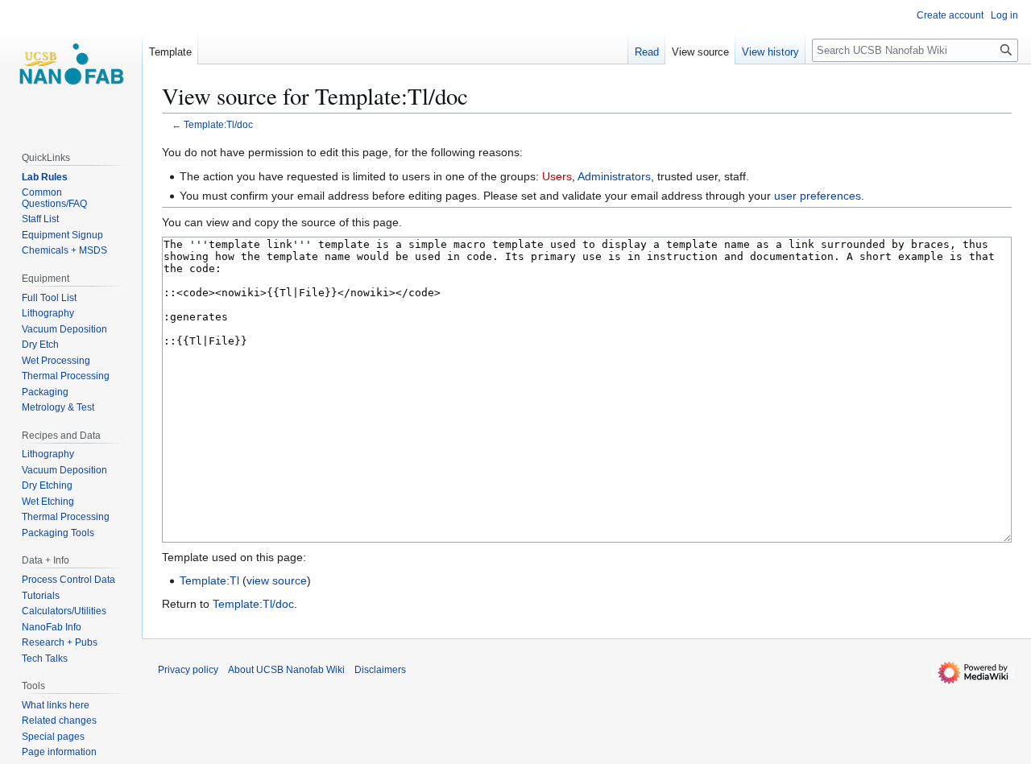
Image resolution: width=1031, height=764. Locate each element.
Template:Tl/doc (218, 124)
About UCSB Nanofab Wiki (286, 669)
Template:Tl (209, 580)
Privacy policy (188, 669)
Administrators (614, 176)
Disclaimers (380, 669)
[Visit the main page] (70, 64)
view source (276, 580)
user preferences (817, 195)
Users (557, 176)
